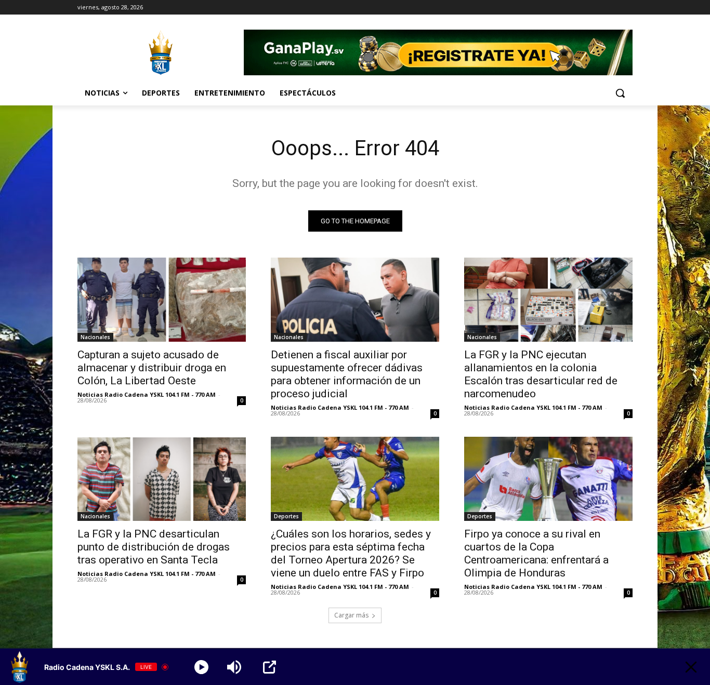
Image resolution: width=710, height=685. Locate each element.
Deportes (286, 516)
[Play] (201, 667)
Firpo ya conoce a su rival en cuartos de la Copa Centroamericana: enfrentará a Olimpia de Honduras (536, 553)
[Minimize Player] (691, 667)
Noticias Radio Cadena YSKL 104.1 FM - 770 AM (146, 394)
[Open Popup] (269, 667)
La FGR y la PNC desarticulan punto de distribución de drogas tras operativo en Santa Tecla (153, 547)
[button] (620, 92)
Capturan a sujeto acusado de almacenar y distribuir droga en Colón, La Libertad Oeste (151, 367)
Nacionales (95, 337)
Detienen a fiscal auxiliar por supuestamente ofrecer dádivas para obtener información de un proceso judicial (347, 374)
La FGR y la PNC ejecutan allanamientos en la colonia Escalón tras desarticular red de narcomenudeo (540, 374)
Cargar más (351, 615)
